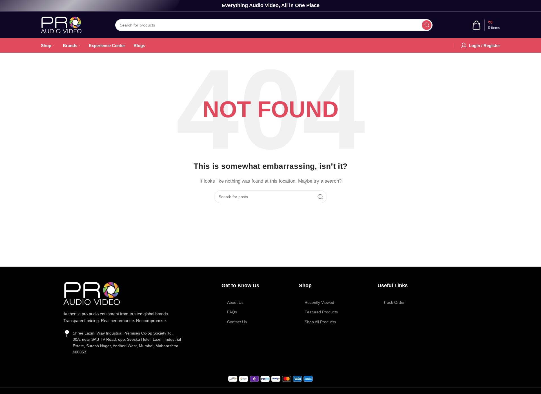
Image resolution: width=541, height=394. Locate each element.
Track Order (394, 302)
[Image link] (91, 293)
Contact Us (237, 322)
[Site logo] (61, 24)
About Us (235, 302)
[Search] (426, 25)
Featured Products (321, 312)
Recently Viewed (319, 302)
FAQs (232, 312)
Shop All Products (320, 322)
